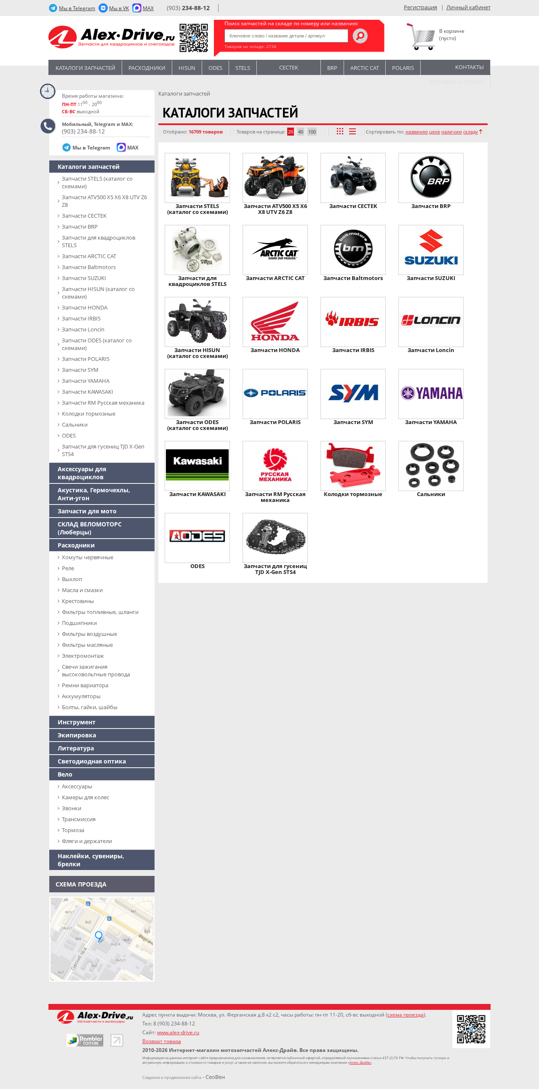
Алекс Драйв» (360, 1062)
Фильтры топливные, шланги (100, 612)
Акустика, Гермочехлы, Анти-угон (94, 494)
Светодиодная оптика (92, 761)
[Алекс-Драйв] (111, 38)
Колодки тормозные (88, 413)
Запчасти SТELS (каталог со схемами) (97, 182)
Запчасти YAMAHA (85, 380)
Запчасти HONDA (84, 307)
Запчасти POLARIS (85, 359)
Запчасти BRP (80, 226)
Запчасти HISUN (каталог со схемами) (98, 292)
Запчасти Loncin (83, 329)
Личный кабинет (468, 7)
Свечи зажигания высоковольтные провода (96, 670)
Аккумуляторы (81, 696)
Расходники (146, 68)
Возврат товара (161, 1041)
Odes (215, 68)
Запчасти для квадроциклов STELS (98, 241)
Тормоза (73, 830)
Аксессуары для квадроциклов (82, 473)
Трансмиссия (79, 819)
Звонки (71, 808)
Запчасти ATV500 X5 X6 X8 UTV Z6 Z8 (104, 200)
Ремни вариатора (85, 685)
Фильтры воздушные (89, 634)
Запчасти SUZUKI (84, 278)
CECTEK (288, 67)
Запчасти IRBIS (81, 318)
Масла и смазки (82, 590)
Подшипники (79, 623)
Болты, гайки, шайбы (89, 707)
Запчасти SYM (80, 370)
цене (434, 131)
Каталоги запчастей (85, 68)
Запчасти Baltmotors (89, 267)
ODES (69, 435)
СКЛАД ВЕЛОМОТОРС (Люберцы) (90, 528)
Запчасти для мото (87, 511)
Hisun (187, 68)
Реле (68, 568)
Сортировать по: (385, 131)
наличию (451, 131)
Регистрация (420, 7)
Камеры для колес (85, 797)
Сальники (75, 424)
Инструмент (77, 722)
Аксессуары (77, 786)
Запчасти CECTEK (84, 215)
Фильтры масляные (87, 645)
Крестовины (78, 601)
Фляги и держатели (87, 841)
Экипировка (77, 735)
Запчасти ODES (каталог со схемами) (97, 344)
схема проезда (405, 1014)
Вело (65, 774)
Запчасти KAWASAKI (87, 391)
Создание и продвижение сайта (171, 1077)
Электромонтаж (83, 655)
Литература (76, 748)
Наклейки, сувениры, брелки (91, 860)
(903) (188, 8)
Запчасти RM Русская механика (103, 402)
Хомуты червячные (87, 557)
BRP (332, 68)
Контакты (469, 67)
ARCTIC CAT (364, 68)
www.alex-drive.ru (178, 1032)
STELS (242, 68)
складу (470, 131)
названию (417, 131)
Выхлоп (72, 579)
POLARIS (403, 68)
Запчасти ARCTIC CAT (89, 256)
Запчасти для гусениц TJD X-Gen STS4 (103, 450)
